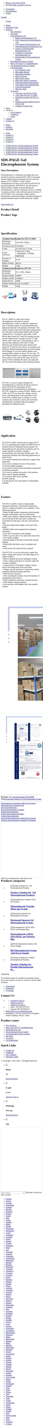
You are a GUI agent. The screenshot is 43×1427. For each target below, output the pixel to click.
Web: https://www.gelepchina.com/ (19, 1011)
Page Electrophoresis (9, 808)
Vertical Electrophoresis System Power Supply (18, 818)
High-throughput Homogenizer (27, 83)
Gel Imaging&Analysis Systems (23, 66)
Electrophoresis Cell (18, 36)
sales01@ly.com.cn (18, 1005)
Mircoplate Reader (22, 72)
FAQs (13, 117)
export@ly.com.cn (17, 1001)
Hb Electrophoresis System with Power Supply (24, 951)
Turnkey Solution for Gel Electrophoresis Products (23, 893)
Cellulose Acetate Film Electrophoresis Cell (23, 54)
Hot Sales (14, 34)
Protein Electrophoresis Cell (25, 38)
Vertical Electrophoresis (10, 816)
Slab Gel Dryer (21, 76)
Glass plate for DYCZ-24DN (26, 95)
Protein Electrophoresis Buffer (12, 814)
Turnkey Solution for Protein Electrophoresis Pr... (22, 967)
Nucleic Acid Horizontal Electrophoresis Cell (24, 50)
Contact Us (10, 121)
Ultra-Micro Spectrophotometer (27, 85)
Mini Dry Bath (20, 89)
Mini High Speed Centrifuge (26, 81)
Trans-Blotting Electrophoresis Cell (28, 47)
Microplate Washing (22, 74)
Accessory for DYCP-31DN (26, 93)
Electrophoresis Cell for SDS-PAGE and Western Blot (23, 936)
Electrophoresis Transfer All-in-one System (22, 907)
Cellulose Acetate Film (23, 106)
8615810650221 (12, 1079)
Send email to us (7, 204)
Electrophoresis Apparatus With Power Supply (18, 803)
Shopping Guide (12, 27)
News (8, 108)
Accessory (14, 91)
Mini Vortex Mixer (22, 78)
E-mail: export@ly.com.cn (21, 5)
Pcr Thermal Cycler (22, 70)
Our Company (16, 112)
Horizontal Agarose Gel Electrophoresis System (23, 799)
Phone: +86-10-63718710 (15, 3)
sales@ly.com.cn (17, 1003)
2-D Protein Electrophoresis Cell (27, 44)
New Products (16, 32)
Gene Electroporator (23, 87)
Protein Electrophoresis (9, 812)
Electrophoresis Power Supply (22, 61)
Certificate (14, 115)
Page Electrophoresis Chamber (12, 810)
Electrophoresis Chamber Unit (12, 805)
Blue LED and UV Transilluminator (24, 64)
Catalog (9, 119)
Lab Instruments (17, 68)
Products (9, 30)
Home (8, 25)
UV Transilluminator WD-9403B (21, 797)
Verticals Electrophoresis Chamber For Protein (18, 820)
